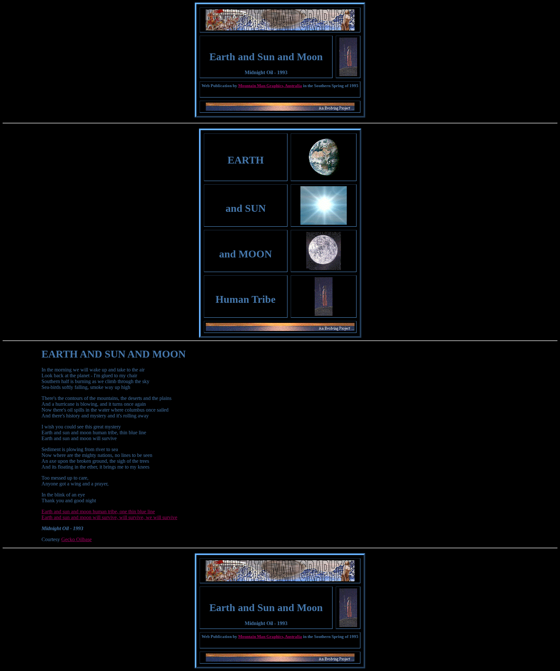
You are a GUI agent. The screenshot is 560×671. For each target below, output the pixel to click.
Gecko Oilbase (76, 539)
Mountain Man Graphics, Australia (270, 85)
